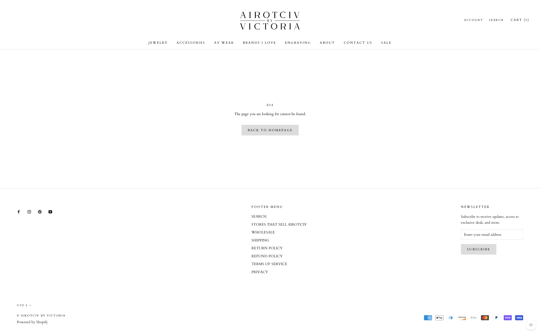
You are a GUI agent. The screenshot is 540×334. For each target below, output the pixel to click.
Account (473, 20)
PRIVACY (259, 272)
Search (496, 20)
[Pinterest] (40, 211)
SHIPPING (260, 240)
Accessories (191, 43)
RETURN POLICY (267, 248)
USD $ (22, 305)
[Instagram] (29, 211)
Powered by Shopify (32, 322)
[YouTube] (50, 211)
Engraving (298, 43)
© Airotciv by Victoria (41, 316)
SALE (386, 43)
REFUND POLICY (267, 256)
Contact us (358, 43)
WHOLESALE (263, 232)
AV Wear (224, 43)
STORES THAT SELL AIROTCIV (279, 224)
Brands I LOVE (259, 43)
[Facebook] (18, 211)
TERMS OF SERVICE (269, 264)
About (327, 43)
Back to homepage (270, 130)
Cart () (520, 20)
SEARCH (258, 216)
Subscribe (478, 249)
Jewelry (158, 43)
